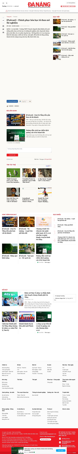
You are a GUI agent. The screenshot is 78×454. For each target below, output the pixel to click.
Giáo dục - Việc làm (21, 367)
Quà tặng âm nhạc (51, 419)
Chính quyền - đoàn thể (7, 371)
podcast (11, 106)
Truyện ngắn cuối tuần (52, 415)
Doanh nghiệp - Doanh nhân (23, 413)
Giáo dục (23, 10)
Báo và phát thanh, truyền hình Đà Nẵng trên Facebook (68, 442)
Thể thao (41, 10)
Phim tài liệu (65, 399)
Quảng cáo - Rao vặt (53, 392)
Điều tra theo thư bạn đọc (23, 397)
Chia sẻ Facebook (13, 101)
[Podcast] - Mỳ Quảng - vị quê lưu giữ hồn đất (68, 20)
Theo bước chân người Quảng (63, 10)
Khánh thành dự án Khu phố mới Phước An (26, 326)
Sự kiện (49, 371)
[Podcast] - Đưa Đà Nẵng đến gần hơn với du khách (38, 116)
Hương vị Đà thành (66, 401)
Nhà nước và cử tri (6, 373)
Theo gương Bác (6, 369)
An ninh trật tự (5, 395)
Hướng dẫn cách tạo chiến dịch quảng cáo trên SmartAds (37, 131)
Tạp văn (64, 373)
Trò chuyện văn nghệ (52, 421)
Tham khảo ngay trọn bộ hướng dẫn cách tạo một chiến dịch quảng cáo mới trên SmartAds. (38, 135)
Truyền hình (65, 392)
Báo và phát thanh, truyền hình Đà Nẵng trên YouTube (68, 446)
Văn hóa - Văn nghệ (29, 10)
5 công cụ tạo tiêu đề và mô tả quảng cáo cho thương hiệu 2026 (43, 327)
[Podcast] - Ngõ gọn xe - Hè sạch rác (68, 34)
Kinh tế (16, 10)
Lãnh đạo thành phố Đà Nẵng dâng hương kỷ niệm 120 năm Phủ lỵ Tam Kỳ (9, 327)
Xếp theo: (36, 159)
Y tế (34, 10)
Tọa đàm (64, 404)
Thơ (63, 367)
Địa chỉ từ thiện (5, 386)
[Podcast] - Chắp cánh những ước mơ (67, 56)
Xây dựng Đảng (5, 367)
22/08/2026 (7, 6)
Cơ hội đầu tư (21, 409)
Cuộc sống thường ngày (7, 388)
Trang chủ (9, 16)
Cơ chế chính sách (21, 415)
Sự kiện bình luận (37, 409)
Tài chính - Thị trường (37, 373)
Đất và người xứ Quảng (52, 411)
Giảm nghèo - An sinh (22, 371)
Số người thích (48, 159)
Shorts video (66, 409)
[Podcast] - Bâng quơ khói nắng (68, 27)
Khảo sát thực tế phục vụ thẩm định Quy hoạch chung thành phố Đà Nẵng (37, 295)
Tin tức (49, 413)
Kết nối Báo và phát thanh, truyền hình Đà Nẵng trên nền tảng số (67, 433)
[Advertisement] (29, 63)
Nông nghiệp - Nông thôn (7, 409)
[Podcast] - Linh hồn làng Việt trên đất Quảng (68, 49)
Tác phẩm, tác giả (66, 371)
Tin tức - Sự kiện (66, 395)
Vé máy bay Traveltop (60, 295)
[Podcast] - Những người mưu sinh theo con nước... (68, 41)
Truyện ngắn (65, 369)
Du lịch (19, 10)
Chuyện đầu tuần (36, 411)
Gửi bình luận (12, 155)
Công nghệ (49, 382)
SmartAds (31, 452)
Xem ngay (60, 450)
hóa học (16, 106)
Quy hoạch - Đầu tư (36, 367)
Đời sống (37, 10)
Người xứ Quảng (66, 386)
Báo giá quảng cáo (45, 439)
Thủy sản (4, 415)
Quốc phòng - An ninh (8, 392)
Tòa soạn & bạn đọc (22, 392)
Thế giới (45, 10)
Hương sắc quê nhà (52, 417)
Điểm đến (49, 369)
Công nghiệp (35, 371)
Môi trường (4, 382)
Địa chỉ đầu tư (20, 411)
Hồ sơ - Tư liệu (65, 384)
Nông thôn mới (5, 419)
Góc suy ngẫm (35, 413)
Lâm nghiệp (5, 417)
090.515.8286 (72, 6)
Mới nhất (17, 6)
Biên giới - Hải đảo (6, 399)
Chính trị (9, 10)
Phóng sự (64, 397)
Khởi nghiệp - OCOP (36, 369)
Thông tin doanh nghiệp (39, 392)
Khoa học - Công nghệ (51, 10)
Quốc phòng (5, 397)
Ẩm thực (49, 367)
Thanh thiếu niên (21, 373)
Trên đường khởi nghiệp (52, 423)
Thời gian (41, 159)
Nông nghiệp (5, 413)
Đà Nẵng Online (66, 438)
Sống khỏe (4, 384)
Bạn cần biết (35, 395)
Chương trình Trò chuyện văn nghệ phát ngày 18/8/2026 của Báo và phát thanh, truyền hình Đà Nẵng (43, 234)
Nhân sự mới (5, 375)
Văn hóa (64, 375)
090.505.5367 (66, 6)
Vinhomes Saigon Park (60, 298)
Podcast (15, 16)
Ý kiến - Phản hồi (21, 395)
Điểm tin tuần (65, 403)
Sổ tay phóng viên (36, 415)
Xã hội (13, 10)
